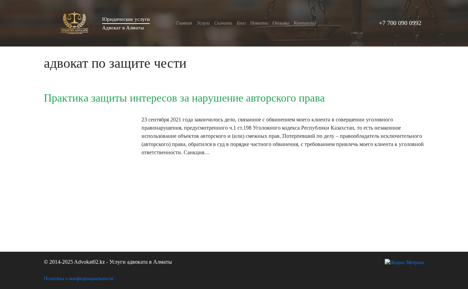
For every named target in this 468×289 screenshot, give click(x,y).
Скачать (223, 23)
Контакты (305, 23)
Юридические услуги (126, 19)
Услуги (203, 23)
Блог (241, 23)
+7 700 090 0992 (400, 22)
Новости (259, 23)
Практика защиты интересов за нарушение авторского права (184, 98)
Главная (184, 23)
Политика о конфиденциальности (78, 278)
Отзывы (280, 23)
